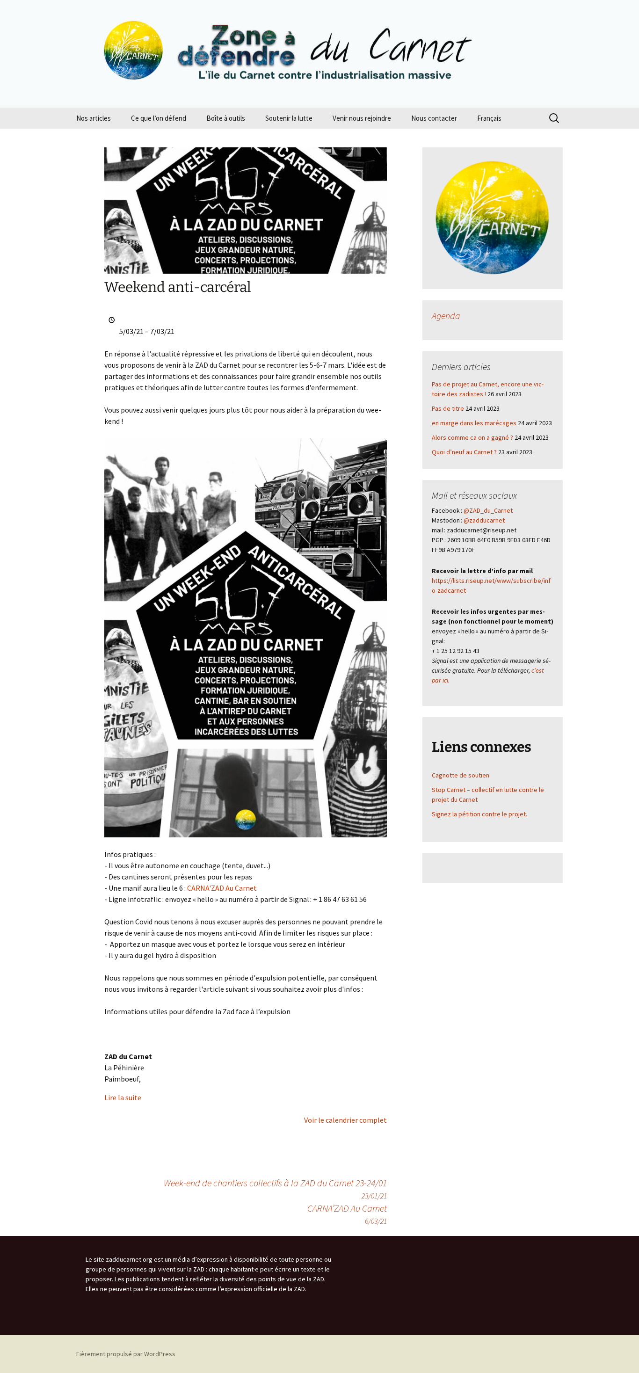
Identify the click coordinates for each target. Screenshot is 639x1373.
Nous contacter (434, 118)
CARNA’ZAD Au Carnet (347, 1214)
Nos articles (93, 118)
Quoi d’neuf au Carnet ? (464, 452)
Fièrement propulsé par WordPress (125, 1354)
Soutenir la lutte (288, 118)
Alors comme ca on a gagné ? (472, 437)
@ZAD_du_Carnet (488, 510)
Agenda (446, 315)
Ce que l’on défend (158, 118)
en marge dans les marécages (474, 423)
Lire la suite (122, 1097)
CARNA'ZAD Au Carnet (222, 888)
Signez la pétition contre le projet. (479, 814)
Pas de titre (448, 408)
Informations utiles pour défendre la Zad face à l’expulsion (197, 1011)
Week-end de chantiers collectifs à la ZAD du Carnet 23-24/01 (275, 1188)
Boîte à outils (225, 118)
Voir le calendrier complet (345, 1120)
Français (489, 118)
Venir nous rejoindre (362, 118)
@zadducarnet (484, 520)
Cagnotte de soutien (460, 775)
